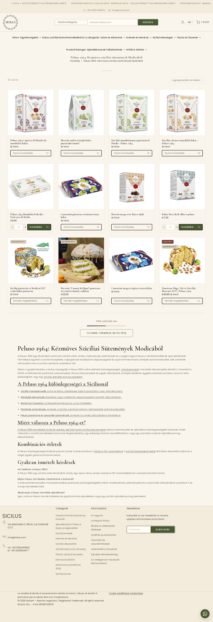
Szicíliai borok (63, 573)
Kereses (148, 22)
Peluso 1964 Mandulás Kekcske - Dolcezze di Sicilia (27, 216)
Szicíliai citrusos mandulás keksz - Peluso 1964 (180, 142)
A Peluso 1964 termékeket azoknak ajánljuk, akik (44, 429)
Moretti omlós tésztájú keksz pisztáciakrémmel (76, 142)
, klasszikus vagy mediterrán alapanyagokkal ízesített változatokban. (71, 397)
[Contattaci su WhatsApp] (205, 613)
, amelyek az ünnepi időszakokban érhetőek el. (71, 415)
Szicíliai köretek (64, 533)
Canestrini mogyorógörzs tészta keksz (131, 288)
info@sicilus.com (121, 10)
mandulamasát (130, 369)
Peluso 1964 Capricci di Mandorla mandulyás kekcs (28, 142)
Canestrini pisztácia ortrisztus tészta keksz (80, 216)
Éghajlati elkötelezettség (104, 554)
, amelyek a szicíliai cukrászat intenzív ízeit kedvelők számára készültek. (73, 409)
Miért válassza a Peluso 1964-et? (52, 422)
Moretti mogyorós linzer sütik (127, 214)
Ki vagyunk (97, 515)
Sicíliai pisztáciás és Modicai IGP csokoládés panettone (27, 290)
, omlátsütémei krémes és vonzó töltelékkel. (56, 403)
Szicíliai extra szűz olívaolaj (70, 549)
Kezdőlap (75, 60)
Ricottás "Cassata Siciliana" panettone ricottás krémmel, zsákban (80, 290)
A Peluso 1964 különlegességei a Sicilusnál (63, 384)
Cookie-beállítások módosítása (126, 593)
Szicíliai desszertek (66, 543)
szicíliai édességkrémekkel (140, 451)
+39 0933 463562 (96, 10)
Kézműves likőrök (65, 559)
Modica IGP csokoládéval (108, 451)
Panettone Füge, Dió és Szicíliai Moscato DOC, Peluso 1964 (178, 290)
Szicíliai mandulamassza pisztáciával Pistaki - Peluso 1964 (130, 142)
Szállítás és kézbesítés (103, 535)
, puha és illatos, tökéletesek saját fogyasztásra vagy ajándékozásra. (72, 391)
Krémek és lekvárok (66, 538)
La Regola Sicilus (100, 520)
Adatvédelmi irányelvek (104, 549)
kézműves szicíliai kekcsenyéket (88, 429)
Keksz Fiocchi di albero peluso (178, 214)
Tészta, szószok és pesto (69, 554)
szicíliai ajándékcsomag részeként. (63, 376)
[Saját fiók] (183, 22)
